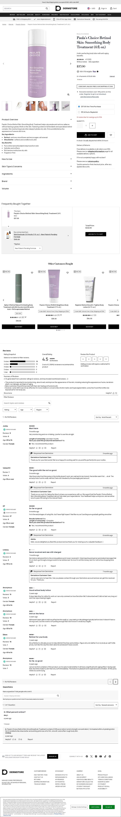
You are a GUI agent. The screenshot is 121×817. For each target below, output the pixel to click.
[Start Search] (47, 8)
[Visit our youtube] (100, 756)
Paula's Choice (20, 24)
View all (112, 76)
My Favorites (59, 782)
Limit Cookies (95, 807)
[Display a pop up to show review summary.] (26, 317)
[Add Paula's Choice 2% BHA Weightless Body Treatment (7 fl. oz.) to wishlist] (67, 272)
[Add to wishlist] (110, 135)
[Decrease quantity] (80, 125)
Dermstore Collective (85, 782)
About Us (80, 775)
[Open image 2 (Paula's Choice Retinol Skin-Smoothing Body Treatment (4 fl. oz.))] (19, 106)
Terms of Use (7, 815)
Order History (60, 786)
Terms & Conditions (105, 779)
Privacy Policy (103, 775)
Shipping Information (41, 782)
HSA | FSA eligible (86, 71)
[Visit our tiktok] (105, 756)
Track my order (40, 784)
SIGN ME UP (53, 756)
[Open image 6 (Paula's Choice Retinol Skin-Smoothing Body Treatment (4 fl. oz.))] (66, 106)
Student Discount (83, 786)
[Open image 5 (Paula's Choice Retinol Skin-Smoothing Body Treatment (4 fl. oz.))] (54, 106)
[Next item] (117, 300)
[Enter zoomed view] (68, 94)
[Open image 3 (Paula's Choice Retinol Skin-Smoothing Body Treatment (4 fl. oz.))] (30, 106)
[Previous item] (3, 300)
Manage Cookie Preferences (12, 780)
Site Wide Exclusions (105, 777)
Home (4, 24)
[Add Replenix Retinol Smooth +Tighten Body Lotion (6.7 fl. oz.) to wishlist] (103, 272)
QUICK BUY (18, 327)
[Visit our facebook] (87, 756)
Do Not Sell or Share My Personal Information (14, 783)
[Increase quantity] (92, 125)
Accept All (109, 807)
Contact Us (38, 777)
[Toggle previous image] (3, 63)
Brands (11, 24)
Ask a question (94, 62)
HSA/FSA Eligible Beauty (85, 779)
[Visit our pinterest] (110, 756)
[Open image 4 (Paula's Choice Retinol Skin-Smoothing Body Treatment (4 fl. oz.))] (42, 106)
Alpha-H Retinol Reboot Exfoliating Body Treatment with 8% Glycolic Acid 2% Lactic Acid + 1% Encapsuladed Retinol (18, 307)
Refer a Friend (60, 784)
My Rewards (59, 779)
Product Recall (104, 786)
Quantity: (81, 121)
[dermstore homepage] (66, 8)
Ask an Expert (82, 777)
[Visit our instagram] (96, 756)
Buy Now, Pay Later (83, 789)
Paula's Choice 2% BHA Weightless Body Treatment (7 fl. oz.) (54, 306)
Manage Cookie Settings (79, 807)
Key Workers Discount (85, 784)
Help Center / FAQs (40, 775)
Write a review (82, 62)
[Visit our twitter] (91, 756)
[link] (102, 8)
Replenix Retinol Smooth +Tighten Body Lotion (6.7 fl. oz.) (89, 306)
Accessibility (102, 789)
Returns (37, 779)
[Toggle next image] (70, 63)
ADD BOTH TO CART (95, 234)
